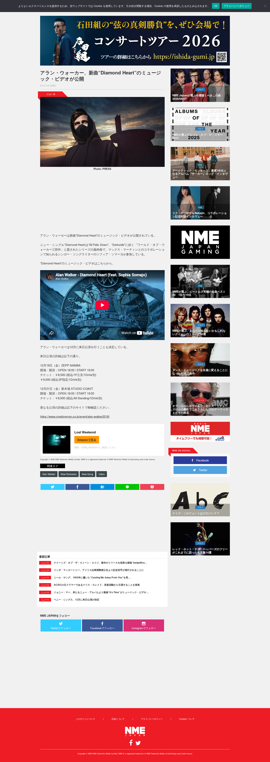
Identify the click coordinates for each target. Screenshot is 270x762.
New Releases (68, 474)
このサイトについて (85, 718)
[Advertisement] (102, 202)
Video (101, 474)
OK (216, 6)
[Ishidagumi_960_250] (135, 41)
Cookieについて (186, 718)
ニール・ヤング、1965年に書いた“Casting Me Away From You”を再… (92, 577)
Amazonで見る (86, 440)
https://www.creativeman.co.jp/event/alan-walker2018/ (75, 416)
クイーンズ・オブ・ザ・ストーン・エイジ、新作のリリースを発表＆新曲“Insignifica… (100, 562)
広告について (118, 718)
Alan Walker (48, 474)
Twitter (201, 470)
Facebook (201, 460)
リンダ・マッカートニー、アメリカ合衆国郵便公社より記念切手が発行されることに (99, 570)
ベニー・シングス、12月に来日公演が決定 (76, 599)
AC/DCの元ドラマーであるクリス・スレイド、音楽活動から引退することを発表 (97, 584)
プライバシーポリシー (152, 718)
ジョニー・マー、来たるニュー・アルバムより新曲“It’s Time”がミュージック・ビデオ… (101, 592)
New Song (87, 474)
